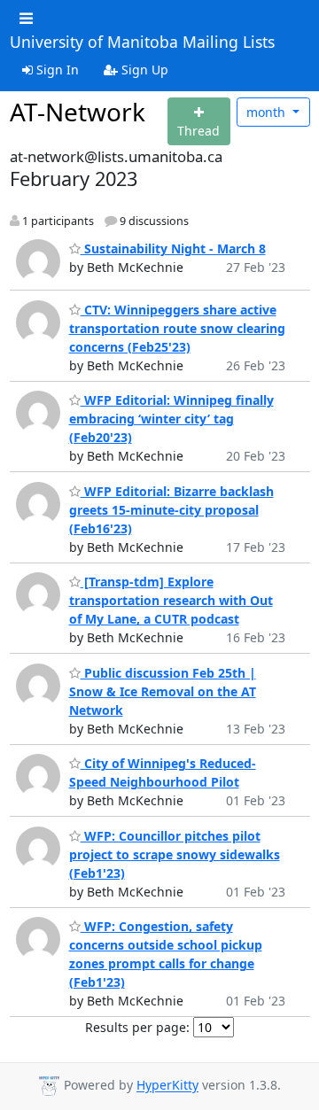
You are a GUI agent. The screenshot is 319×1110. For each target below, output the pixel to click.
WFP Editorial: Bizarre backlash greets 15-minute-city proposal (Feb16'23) (171, 510)
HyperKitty (167, 1085)
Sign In (56, 69)
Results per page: (137, 1027)
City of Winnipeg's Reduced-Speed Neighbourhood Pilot (162, 772)
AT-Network (77, 111)
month (267, 112)
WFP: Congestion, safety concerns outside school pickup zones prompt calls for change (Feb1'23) (165, 954)
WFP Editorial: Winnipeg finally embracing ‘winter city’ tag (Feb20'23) (171, 419)
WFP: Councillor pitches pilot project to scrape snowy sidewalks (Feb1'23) (174, 854)
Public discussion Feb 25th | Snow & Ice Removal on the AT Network (162, 691)
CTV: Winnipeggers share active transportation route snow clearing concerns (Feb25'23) (177, 328)
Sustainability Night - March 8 (173, 248)
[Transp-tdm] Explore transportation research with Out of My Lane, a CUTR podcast (171, 600)
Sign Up (143, 69)
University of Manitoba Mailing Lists (142, 42)
